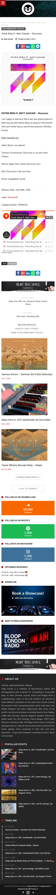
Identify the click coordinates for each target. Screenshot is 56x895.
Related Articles (27, 325)
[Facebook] (23, 892)
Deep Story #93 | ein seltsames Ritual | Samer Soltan (28, 301)
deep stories (8, 39)
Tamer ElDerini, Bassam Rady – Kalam (21, 465)
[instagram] (28, 892)
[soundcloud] (33, 892)
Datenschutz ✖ (24, 889)
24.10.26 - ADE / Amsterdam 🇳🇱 (14, 575)
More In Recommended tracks (27, 333)
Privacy (33, 889)
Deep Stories (32, 886)
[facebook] (18, 46)
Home (3, 22)
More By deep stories (27, 329)
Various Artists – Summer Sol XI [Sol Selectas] (26, 374)
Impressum (45, 886)
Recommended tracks (16, 22)
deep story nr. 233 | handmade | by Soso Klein (25, 419)
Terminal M (13, 197)
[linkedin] (28, 46)
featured (12, 263)
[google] (23, 46)
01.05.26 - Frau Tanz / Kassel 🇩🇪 (14, 572)
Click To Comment (28, 489)
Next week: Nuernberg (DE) (28, 314)
